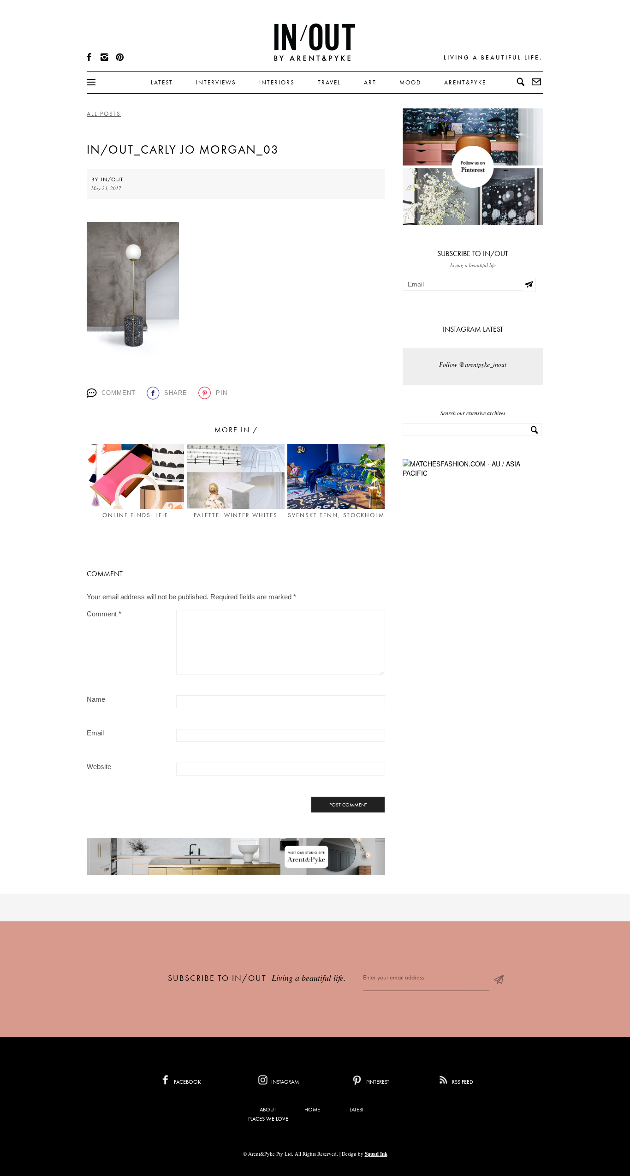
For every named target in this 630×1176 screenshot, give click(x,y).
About (268, 1109)
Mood (410, 82)
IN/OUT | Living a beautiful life (314, 42)
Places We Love (268, 1118)
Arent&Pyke (465, 82)
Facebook (186, 1082)
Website (99, 766)
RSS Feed (462, 1082)
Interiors (277, 82)
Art (370, 82)
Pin (221, 392)
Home (312, 1109)
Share (175, 392)
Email (95, 733)
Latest (162, 82)
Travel (329, 82)
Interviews (216, 82)
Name (96, 699)
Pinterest (377, 1082)
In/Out (112, 179)
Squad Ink (376, 1154)
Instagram (284, 1082)
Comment (118, 392)
